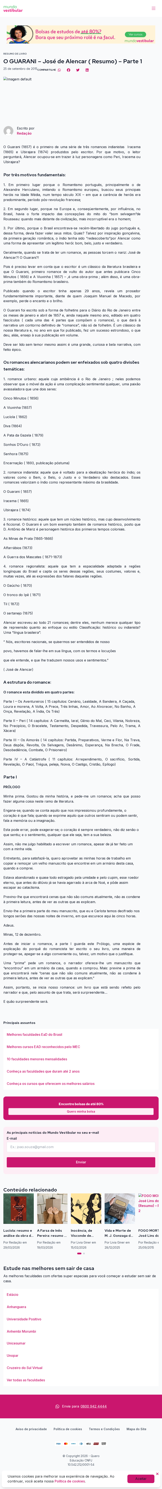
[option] (81, 1035)
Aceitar (141, 1479)
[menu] (153, 8)
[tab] (79, 1253)
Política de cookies (68, 1429)
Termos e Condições (104, 1429)
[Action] (81, 34)
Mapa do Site (136, 1429)
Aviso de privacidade (31, 1429)
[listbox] (81, 1059)
